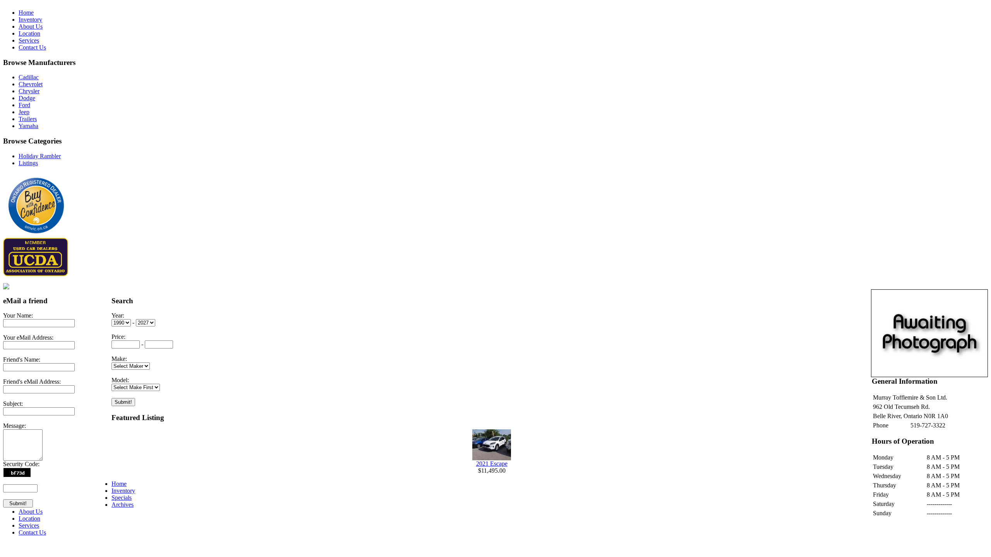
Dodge (27, 98)
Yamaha (28, 126)
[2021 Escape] (491, 458)
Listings (28, 163)
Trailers (28, 119)
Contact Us (32, 47)
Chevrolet (31, 84)
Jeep (24, 112)
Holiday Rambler (40, 156)
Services (29, 40)
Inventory (30, 19)
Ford (24, 105)
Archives (122, 504)
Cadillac (29, 77)
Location (29, 33)
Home (26, 12)
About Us (31, 26)
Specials (121, 497)
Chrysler (29, 91)
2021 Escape (492, 463)
